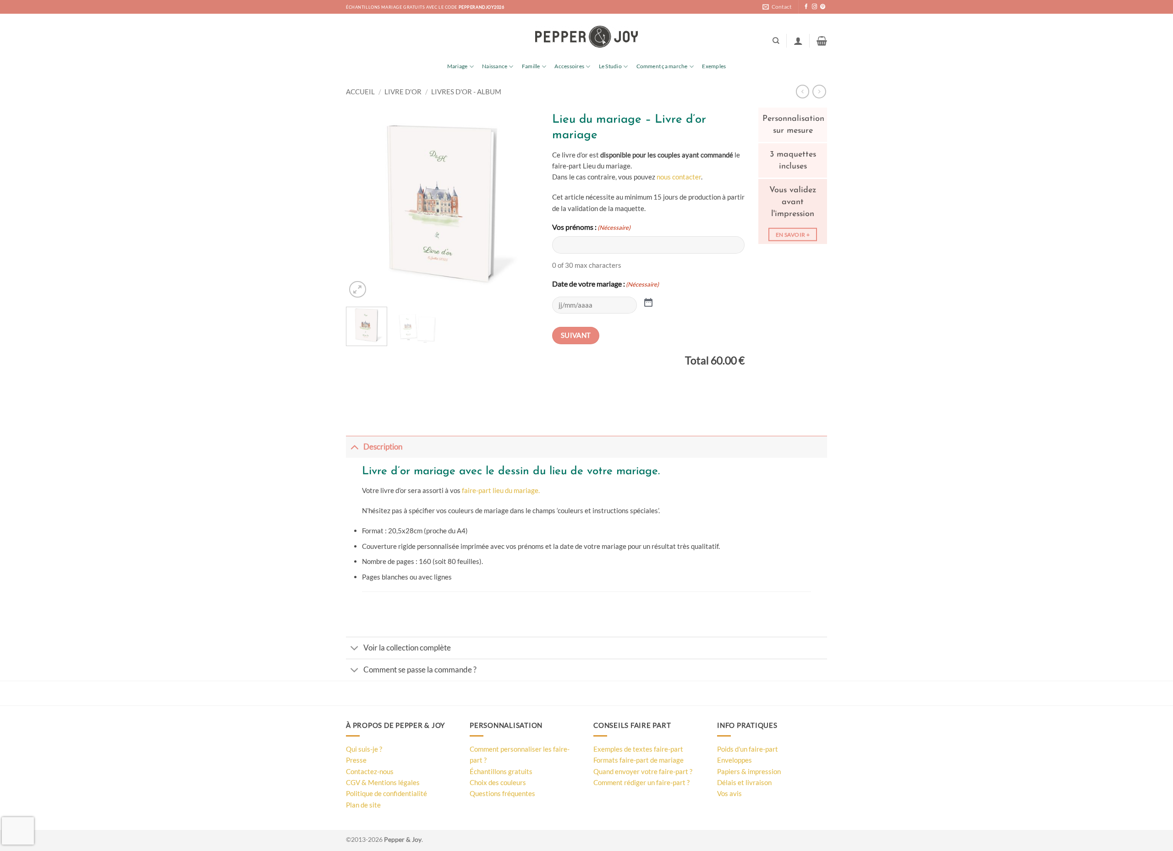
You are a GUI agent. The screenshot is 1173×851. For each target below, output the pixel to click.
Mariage (457, 66)
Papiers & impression (749, 771)
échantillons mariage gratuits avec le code (425, 7)
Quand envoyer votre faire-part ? (642, 771)
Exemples (714, 66)
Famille (531, 66)
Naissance (494, 66)
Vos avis (729, 793)
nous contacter (679, 177)
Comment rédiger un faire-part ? (641, 782)
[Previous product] (819, 91)
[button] (798, 41)
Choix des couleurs (498, 782)
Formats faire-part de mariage (638, 760)
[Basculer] (354, 447)
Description (382, 446)
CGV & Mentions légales (383, 782)
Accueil (360, 91)
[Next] (523, 203)
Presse (356, 760)
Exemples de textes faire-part (638, 749)
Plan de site (363, 805)
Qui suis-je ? (364, 749)
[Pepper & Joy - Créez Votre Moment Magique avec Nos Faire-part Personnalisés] (586, 37)
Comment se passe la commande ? (420, 669)
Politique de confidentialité (386, 793)
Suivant (576, 335)
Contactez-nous (370, 771)
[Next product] (802, 91)
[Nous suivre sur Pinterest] (822, 7)
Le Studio (610, 66)
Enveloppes (734, 760)
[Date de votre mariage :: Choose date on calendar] (648, 301)
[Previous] (361, 203)
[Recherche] (776, 40)
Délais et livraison (744, 782)
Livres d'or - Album (466, 91)
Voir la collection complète (407, 647)
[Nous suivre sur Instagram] (814, 7)
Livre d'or (403, 91)
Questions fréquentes (502, 793)
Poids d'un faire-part (747, 749)
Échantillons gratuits (501, 771)
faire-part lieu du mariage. (501, 490)
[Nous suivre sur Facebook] (806, 7)
